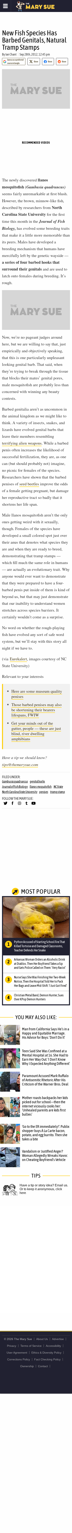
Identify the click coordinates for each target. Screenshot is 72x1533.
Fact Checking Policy (47, 1359)
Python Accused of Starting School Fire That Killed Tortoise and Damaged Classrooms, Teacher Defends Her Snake (39, 946)
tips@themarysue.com (20, 764)
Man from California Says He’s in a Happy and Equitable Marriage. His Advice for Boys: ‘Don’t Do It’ (45, 1033)
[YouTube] (33, 805)
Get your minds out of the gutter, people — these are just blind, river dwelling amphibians (36, 730)
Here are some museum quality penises (36, 693)
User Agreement (17, 1352)
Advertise (58, 1339)
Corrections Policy (18, 1359)
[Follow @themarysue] (5, 805)
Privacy (11, 1345)
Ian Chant (11, 54)
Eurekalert (18, 659)
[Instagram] (19, 805)
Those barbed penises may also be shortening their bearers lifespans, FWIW (36, 710)
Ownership (27, 1366)
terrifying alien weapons (22, 443)
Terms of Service (31, 1345)
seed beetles (29, 483)
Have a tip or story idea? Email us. (44, 1185)
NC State (58, 786)
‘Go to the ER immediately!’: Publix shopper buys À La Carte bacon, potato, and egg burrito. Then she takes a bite (45, 1132)
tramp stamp (57, 791)
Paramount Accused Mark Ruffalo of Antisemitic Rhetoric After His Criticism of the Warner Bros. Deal (45, 1079)
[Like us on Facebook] (12, 805)
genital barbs (37, 781)
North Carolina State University (19, 791)
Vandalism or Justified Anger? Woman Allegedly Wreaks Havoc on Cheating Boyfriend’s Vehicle (44, 1155)
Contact (43, 1366)
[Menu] (5, 6)
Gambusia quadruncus (15, 781)
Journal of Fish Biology (15, 786)
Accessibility (53, 1345)
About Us (42, 1339)
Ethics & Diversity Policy (46, 1352)
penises (43, 791)
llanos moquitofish (41, 786)
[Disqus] (36, 1259)
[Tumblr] (26, 805)
